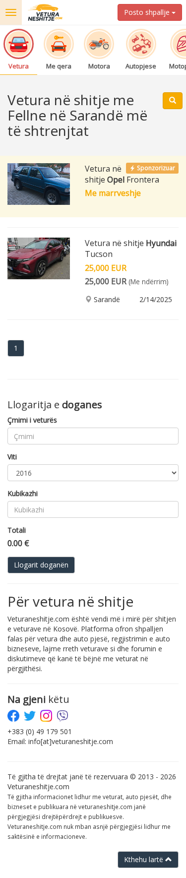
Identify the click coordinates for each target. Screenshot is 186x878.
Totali (16, 530)
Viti (12, 456)
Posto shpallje (148, 12)
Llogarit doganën (41, 564)
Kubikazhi (22, 493)
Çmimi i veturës (32, 420)
